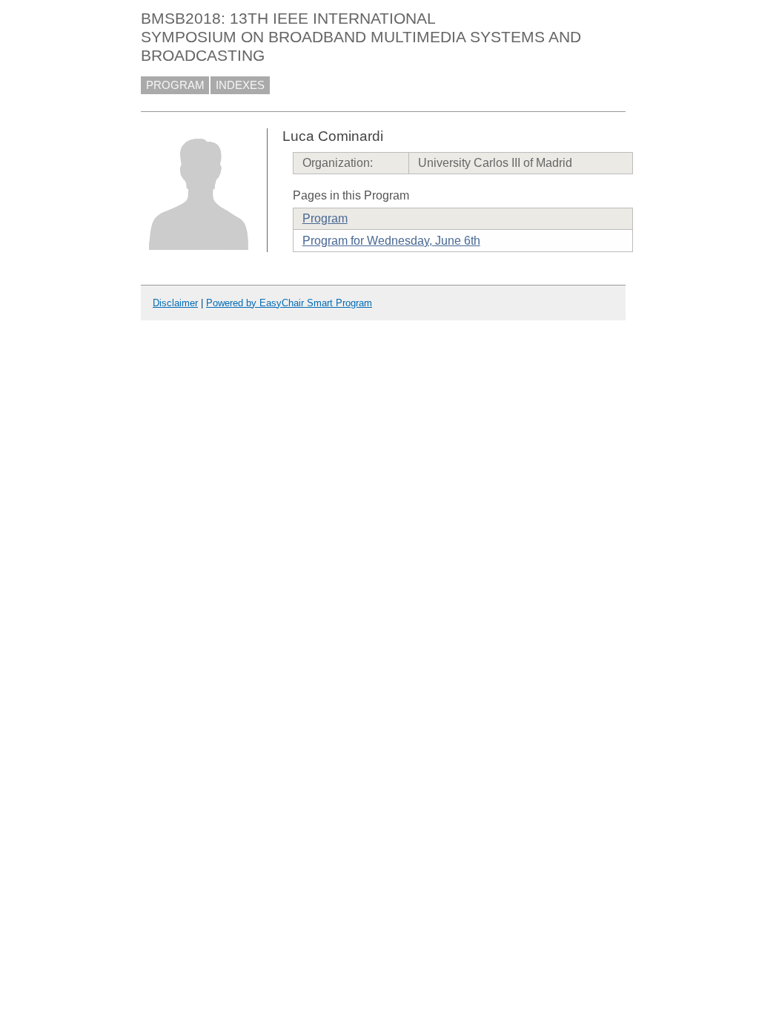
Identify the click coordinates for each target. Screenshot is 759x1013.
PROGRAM (175, 85)
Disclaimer (175, 302)
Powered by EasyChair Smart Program (289, 302)
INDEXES (240, 85)
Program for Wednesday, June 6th (391, 240)
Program (325, 218)
